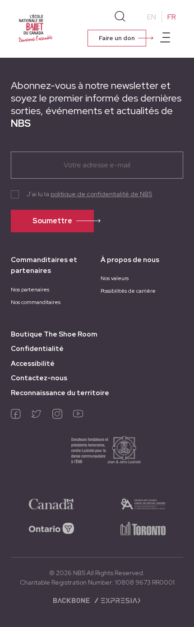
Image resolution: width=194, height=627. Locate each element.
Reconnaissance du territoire (60, 392)
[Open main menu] (165, 39)
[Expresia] (117, 600)
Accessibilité (33, 363)
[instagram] (57, 415)
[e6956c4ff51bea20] (97, 453)
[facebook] (16, 415)
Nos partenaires (30, 289)
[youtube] (78, 415)
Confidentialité (37, 348)
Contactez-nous (39, 378)
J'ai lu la (89, 194)
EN (151, 17)
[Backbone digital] (72, 600)
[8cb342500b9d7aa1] (143, 528)
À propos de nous (130, 259)
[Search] (120, 16)
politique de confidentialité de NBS (101, 194)
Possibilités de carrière (128, 291)
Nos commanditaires (35, 302)
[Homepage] (36, 28)
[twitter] (37, 415)
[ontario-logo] (51, 528)
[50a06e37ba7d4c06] (51, 503)
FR (171, 17)
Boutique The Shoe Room (54, 334)
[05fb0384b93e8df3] (143, 503)
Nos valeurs (115, 278)
